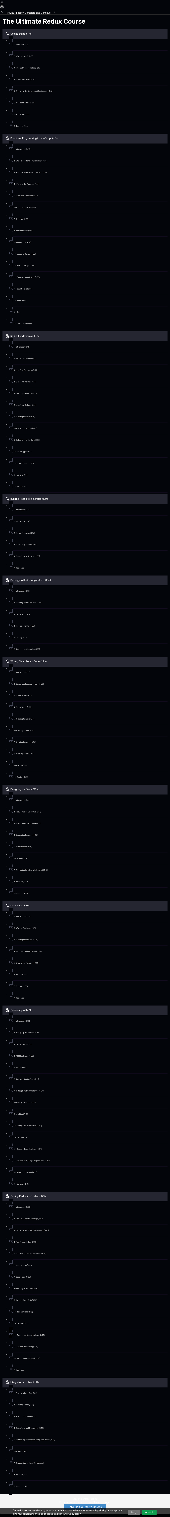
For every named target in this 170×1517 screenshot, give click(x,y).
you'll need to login (99, 1502)
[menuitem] (2, 7)
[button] (2, 3)
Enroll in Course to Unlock (85, 1507)
